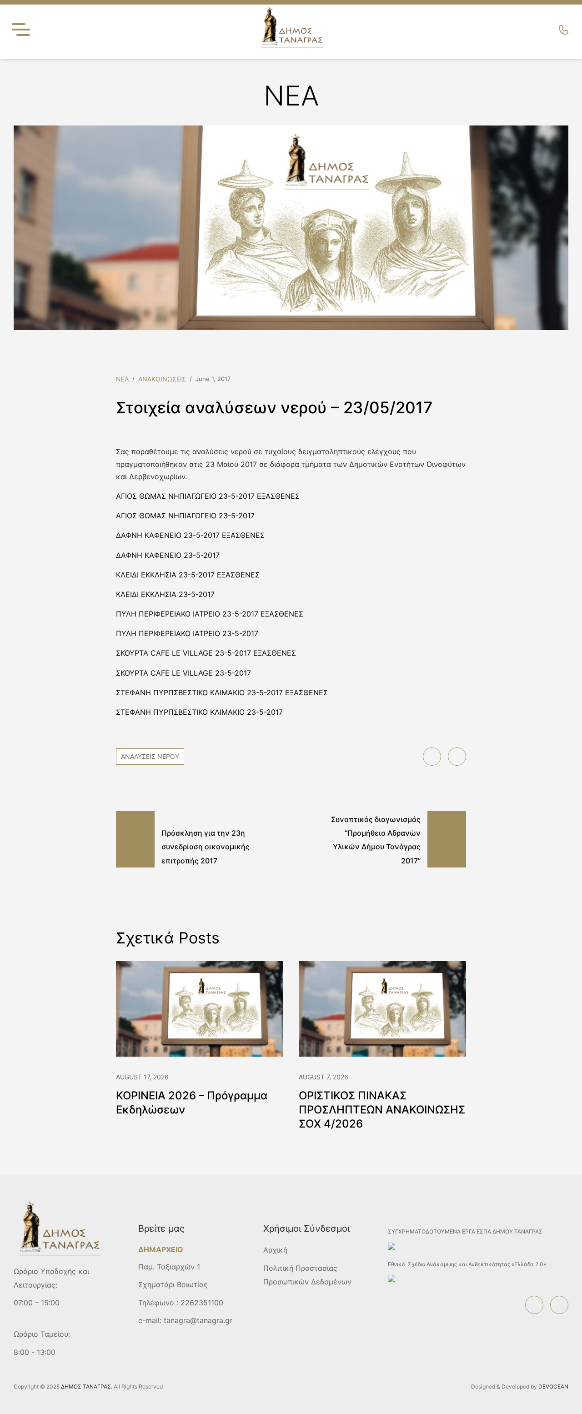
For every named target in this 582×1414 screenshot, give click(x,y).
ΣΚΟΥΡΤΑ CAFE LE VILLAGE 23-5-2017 (183, 672)
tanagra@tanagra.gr (198, 1320)
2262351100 (202, 1302)
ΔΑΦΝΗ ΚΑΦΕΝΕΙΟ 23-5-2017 (168, 555)
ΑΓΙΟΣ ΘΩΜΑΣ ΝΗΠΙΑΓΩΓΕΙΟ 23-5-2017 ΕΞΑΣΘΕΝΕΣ (208, 496)
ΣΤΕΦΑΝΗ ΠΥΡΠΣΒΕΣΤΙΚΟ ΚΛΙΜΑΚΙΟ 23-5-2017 (199, 712)
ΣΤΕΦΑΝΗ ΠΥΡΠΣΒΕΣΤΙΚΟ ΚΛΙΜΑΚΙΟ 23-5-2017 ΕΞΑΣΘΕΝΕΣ (222, 692)
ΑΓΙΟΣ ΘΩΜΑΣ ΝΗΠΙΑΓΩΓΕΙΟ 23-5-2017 (185, 515)
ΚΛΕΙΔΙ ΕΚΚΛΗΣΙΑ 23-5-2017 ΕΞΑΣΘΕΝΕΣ (188, 574)
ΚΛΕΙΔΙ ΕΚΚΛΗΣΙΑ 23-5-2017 (165, 594)
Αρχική (275, 1249)
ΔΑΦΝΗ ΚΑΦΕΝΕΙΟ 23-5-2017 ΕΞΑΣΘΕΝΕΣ (190, 535)
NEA (122, 379)
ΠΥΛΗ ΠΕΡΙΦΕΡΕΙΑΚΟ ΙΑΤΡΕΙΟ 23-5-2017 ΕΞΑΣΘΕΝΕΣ (209, 613)
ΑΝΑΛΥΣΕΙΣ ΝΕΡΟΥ (150, 756)
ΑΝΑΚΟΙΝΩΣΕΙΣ (162, 379)
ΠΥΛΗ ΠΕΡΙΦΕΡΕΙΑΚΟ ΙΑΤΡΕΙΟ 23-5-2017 (187, 633)
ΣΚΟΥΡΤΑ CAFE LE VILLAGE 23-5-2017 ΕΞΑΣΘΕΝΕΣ (206, 652)
